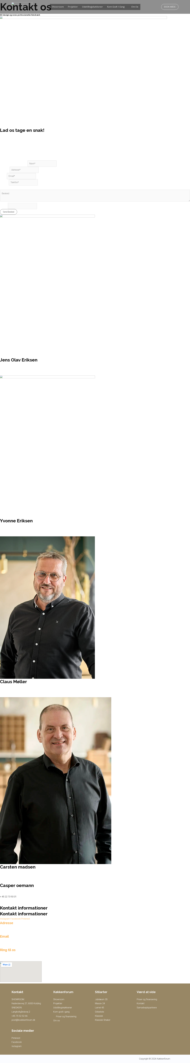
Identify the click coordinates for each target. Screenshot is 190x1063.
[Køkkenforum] (22, 6)
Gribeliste (99, 1011)
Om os (134, 7)
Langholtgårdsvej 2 (21, 1011)
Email (3, 176)
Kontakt (140, 1003)
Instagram (17, 1046)
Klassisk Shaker (102, 1020)
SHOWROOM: (18, 999)
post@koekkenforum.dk (23, 1020)
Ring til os (8, 950)
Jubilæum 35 (101, 999)
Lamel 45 (99, 1007)
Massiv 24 (100, 1003)
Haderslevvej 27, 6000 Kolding (26, 1003)
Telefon (4, 182)
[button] (169, 7)
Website (4, 206)
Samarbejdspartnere (147, 1007)
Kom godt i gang (116, 7)
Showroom (58, 7)
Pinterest (16, 1038)
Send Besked (8, 212)
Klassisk (99, 1016)
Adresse (5, 170)
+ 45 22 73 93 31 (8, 896)
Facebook (17, 1042)
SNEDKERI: (17, 1007)
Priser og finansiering (66, 1016)
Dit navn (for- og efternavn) (14, 163)
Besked (4, 187)
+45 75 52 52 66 (20, 1016)
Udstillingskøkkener (92, 7)
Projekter (73, 7)
